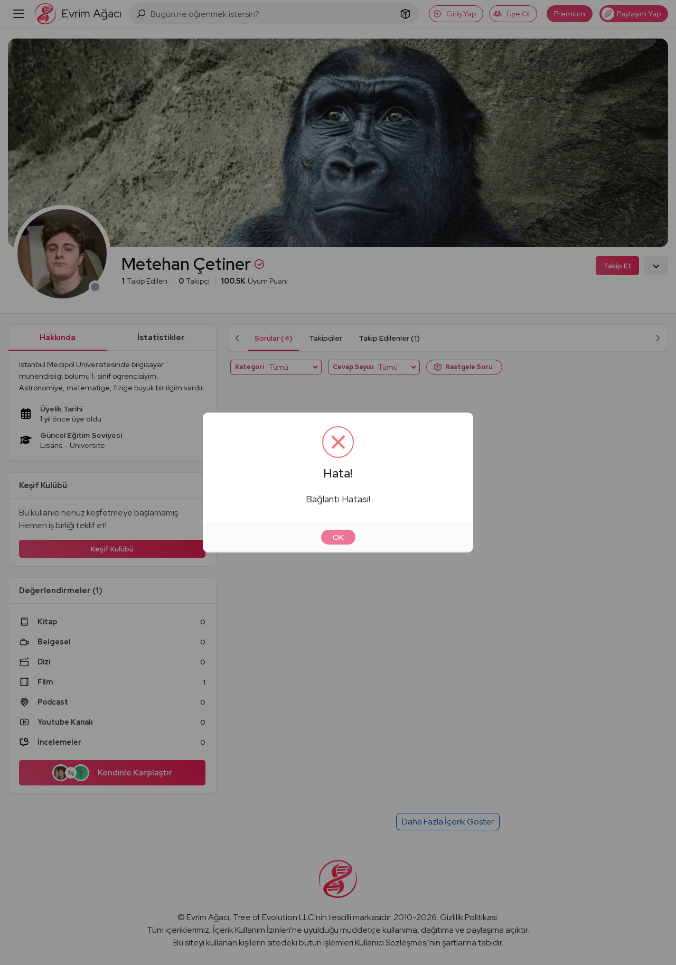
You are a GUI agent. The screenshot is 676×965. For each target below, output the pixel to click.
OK (338, 537)
